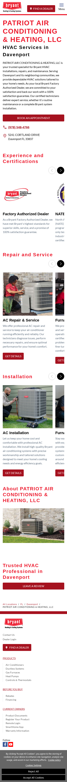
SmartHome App (15, 726)
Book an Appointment (33, 118)
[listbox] (33, 211)
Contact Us (9, 634)
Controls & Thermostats (18, 680)
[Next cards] (60, 170)
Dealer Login (9, 639)
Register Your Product (17, 719)
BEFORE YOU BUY (13, 689)
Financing (11, 699)
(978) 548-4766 (18, 127)
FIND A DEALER (43, 8)
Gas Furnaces (13, 672)
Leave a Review (33, 586)
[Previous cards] (52, 170)
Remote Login (13, 723)
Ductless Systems (15, 668)
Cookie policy (54, 760)
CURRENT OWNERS (14, 708)
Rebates (10, 695)
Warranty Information (17, 730)
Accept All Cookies (33, 777)
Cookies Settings (33, 765)
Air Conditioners (15, 664)
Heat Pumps (12, 676)
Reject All (33, 771)
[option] (28, 211)
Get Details (13, 356)
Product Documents (16, 715)
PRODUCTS (9, 658)
